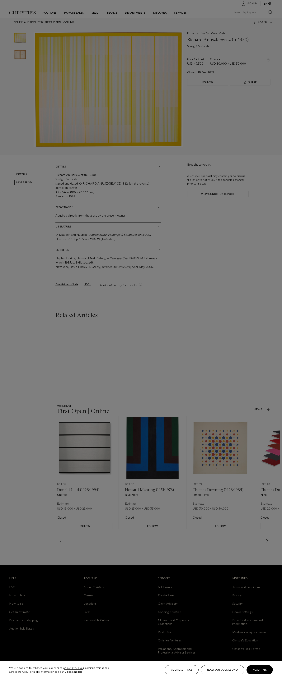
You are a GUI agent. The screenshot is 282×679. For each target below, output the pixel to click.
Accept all (259, 669)
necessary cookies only (222, 669)
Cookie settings (181, 669)
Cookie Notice (73, 671)
